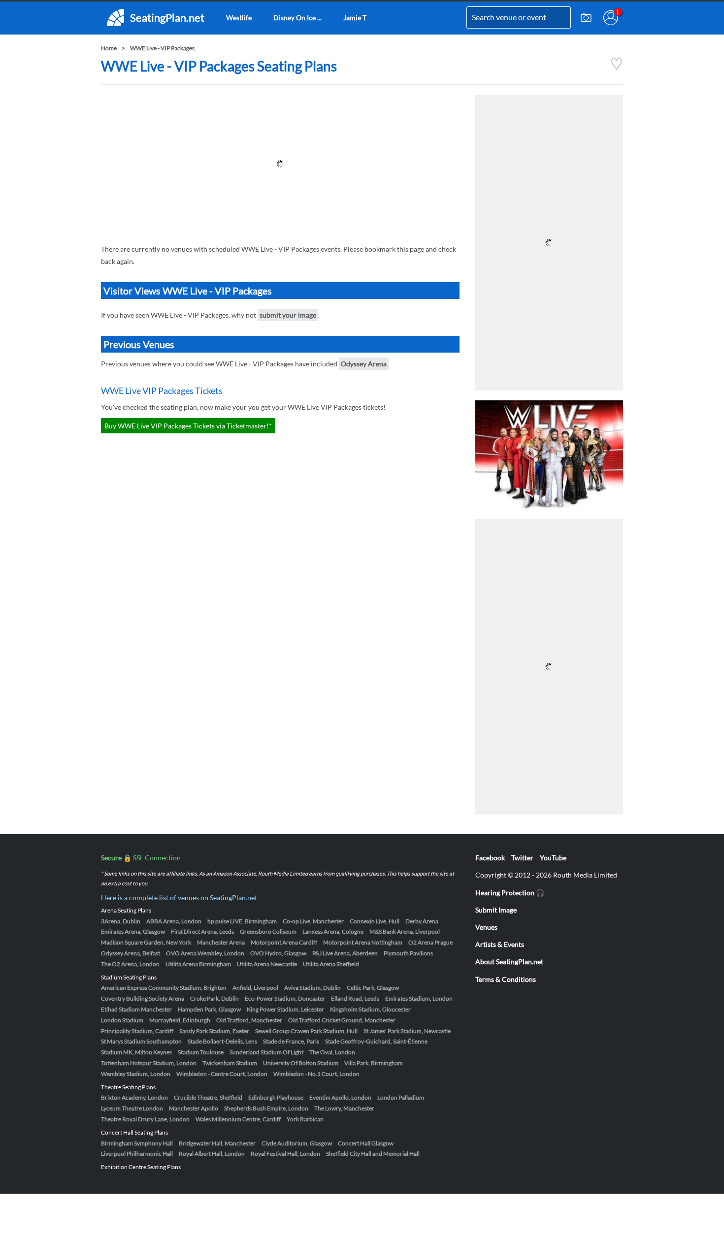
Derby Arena (421, 921)
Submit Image (496, 910)
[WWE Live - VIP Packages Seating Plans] (616, 68)
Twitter (522, 857)
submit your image (288, 315)
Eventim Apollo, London (340, 1097)
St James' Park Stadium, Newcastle (407, 1031)
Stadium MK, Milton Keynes (136, 1052)
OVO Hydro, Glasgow (278, 953)
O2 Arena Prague (430, 942)
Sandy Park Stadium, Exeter (214, 1031)
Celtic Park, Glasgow (373, 987)
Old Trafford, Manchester (249, 1020)
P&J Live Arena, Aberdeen (345, 953)
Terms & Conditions (505, 979)
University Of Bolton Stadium (300, 1063)
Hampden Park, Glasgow (209, 1009)
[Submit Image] (586, 17)
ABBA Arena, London (173, 921)
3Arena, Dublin (120, 921)
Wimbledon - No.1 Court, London (316, 1073)
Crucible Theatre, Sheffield (208, 1097)
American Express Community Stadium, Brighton (164, 987)
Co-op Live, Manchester (313, 921)
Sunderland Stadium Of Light (266, 1052)
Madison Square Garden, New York (146, 942)
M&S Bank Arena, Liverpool (404, 931)
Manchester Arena (221, 942)
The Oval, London (332, 1052)
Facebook (490, 857)
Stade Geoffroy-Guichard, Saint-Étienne (376, 1041)
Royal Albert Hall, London (212, 1153)
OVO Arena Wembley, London (205, 953)
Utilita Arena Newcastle (267, 964)
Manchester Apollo (193, 1108)
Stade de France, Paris (291, 1041)
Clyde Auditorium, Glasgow (297, 1143)
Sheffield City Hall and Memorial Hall (373, 1153)
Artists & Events (499, 944)
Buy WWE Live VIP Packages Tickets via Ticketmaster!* (188, 426)
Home (109, 48)
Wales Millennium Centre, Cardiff (238, 1119)
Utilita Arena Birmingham (198, 964)
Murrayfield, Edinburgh (179, 1020)
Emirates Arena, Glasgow (133, 931)
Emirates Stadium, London (419, 998)
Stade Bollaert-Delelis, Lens (222, 1041)
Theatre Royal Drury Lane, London (145, 1119)
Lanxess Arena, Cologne (332, 931)
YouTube (553, 857)
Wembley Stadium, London (135, 1073)
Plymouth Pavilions (408, 953)
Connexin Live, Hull (374, 921)
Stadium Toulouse (201, 1052)
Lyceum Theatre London (132, 1108)
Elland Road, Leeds (355, 998)
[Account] (610, 17)
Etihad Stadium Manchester (136, 1009)
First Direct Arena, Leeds (202, 931)
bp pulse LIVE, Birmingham (242, 921)
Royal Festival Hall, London (285, 1153)
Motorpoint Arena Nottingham (362, 942)
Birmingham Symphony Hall (137, 1143)
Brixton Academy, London (134, 1097)
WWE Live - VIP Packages (162, 48)
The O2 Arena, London (130, 964)
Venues (486, 927)
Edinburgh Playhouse (275, 1097)
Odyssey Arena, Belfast (130, 953)
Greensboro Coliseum (268, 931)
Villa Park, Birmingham (373, 1063)
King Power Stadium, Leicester (285, 1009)
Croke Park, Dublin (214, 998)
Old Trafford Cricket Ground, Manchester (341, 1020)
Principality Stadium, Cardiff (137, 1031)
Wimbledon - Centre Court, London (221, 1073)
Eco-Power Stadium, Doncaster (285, 998)
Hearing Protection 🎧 (509, 892)
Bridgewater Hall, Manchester (217, 1143)
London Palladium (400, 1097)
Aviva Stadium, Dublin (312, 987)
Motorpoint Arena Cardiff (284, 942)
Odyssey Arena (364, 363)
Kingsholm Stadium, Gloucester (370, 1009)
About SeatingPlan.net (509, 961)
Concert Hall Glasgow (366, 1143)
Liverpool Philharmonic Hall (137, 1153)
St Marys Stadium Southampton (141, 1041)
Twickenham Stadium (229, 1063)
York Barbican (305, 1119)
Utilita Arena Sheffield (331, 964)
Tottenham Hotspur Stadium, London (149, 1063)
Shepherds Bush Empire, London (266, 1108)
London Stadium (122, 1020)
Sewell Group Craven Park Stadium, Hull (306, 1031)
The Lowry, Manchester (344, 1108)
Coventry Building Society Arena (142, 998)
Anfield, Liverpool (255, 987)
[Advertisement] (280, 164)
